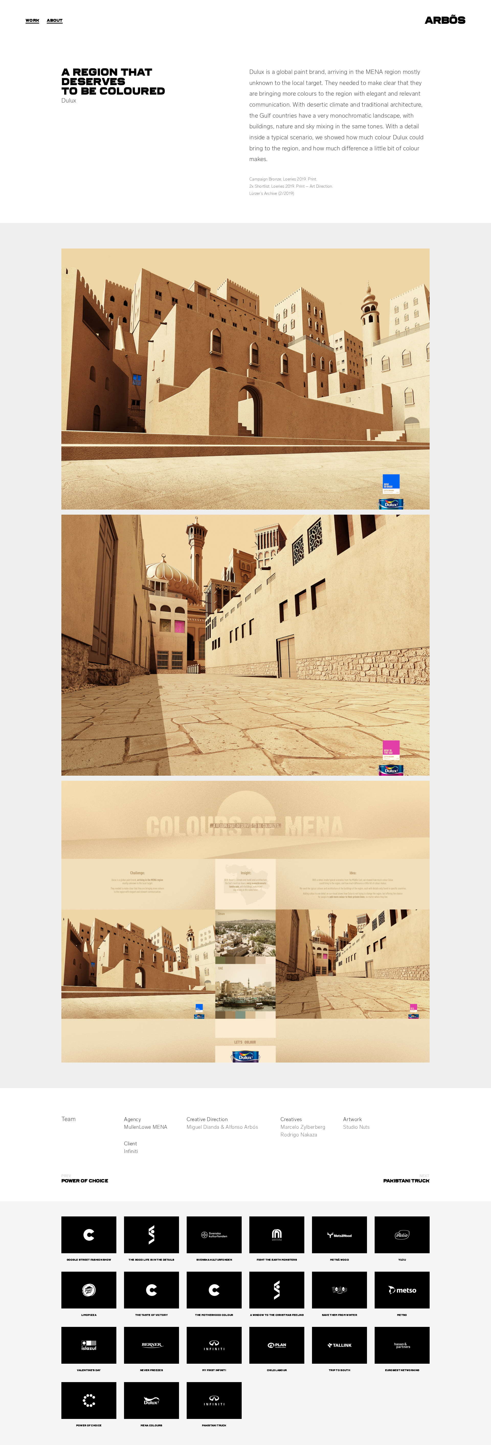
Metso (402, 1315)
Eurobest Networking (402, 1370)
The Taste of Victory (151, 1315)
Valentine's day (89, 1370)
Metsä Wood (339, 1260)
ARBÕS (445, 20)
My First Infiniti (214, 1370)
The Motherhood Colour (214, 1315)
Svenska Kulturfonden (214, 1260)
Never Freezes (151, 1370)
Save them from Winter (339, 1315)
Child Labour (277, 1370)
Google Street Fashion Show (89, 1260)
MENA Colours (151, 1425)
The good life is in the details (151, 1260)
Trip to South (339, 1370)
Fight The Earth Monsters (277, 1260)
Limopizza (88, 1315)
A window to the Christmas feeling (277, 1315)
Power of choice (89, 1425)
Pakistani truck (214, 1425)
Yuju (402, 1260)
